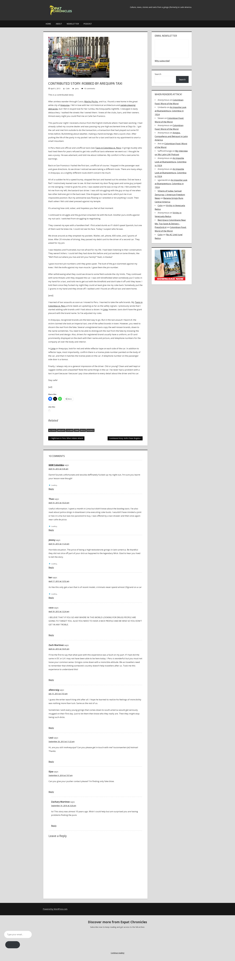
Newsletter (73, 23)
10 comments (89, 88)
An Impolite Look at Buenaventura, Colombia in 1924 (170, 111)
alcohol (52, 430)
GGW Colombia (56, 465)
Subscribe (12, 944)
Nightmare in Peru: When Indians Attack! (67, 438)
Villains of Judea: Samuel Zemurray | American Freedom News (170, 194)
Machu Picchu (91, 101)
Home (48, 23)
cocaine (69, 430)
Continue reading (117, 953)
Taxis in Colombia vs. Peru (108, 147)
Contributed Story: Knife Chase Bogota (124, 438)
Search (158, 74)
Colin (68, 88)
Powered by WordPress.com (55, 909)
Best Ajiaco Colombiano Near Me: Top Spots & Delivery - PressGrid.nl (170, 224)
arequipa (61, 430)
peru (77, 88)
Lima (105, 309)
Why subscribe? (162, 60)
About (59, 23)
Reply (51, 488)
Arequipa (65, 105)
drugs (82, 430)
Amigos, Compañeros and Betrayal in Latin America (171, 136)
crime (77, 430)
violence (90, 430)
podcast (87, 23)
